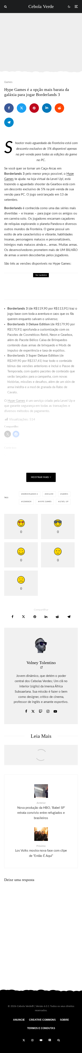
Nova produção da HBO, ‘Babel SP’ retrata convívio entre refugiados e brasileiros (41, 811)
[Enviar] (59, 108)
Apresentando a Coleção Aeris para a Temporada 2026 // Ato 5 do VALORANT (51, 289)
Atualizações (34, 279)
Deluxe (50, 494)
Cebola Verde (41, 6)
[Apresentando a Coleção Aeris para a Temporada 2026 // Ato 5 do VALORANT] (41, 757)
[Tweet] (21, 108)
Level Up (64, 502)
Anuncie (19, 1019)
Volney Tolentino (41, 662)
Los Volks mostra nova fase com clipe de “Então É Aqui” (41, 851)
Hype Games (45, 502)
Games (8, 82)
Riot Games (60, 279)
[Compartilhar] (9, 108)
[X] (23, 1040)
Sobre (64, 1019)
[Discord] (49, 1040)
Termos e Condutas (41, 1028)
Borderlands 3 (30, 494)
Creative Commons (42, 1019)
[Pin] (34, 108)
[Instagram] (32, 1040)
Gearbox (27, 502)
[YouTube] (41, 1040)
